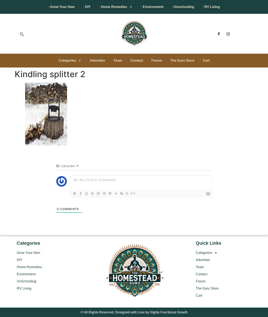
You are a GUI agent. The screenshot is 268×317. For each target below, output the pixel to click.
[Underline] (86, 193)
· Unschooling (183, 7)
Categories (67, 60)
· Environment (152, 7)
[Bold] (75, 193)
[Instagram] (228, 34)
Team (117, 60)
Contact (136, 60)
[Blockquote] (110, 193)
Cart (206, 60)
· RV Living (211, 7)
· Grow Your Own (61, 7)
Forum (156, 60)
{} (127, 193)
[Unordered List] (104, 193)
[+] (133, 193)
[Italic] (81, 193)
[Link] (122, 193)
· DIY (87, 7)
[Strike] (92, 193)
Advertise (97, 60)
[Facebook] (219, 34)
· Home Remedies (113, 7)
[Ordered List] (98, 193)
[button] (22, 35)
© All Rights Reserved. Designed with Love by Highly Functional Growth (134, 312)
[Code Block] (116, 193)
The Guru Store (182, 60)
